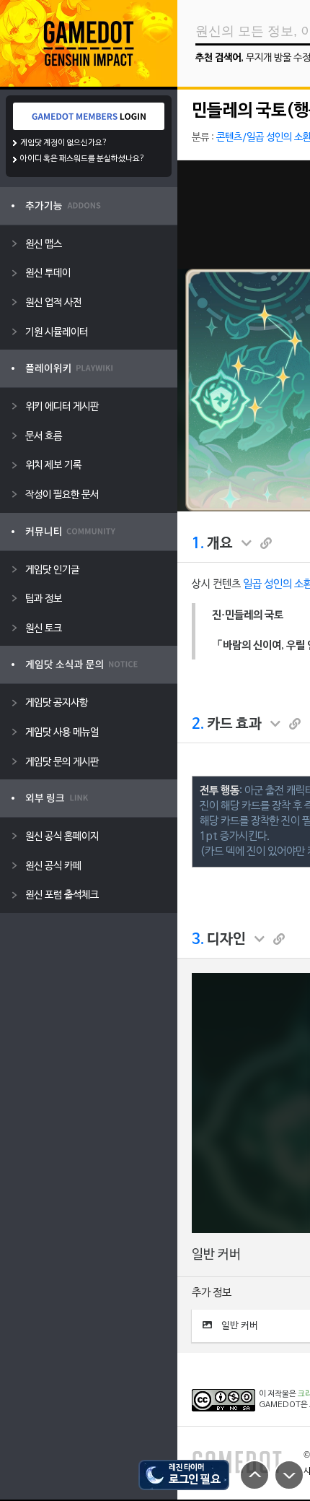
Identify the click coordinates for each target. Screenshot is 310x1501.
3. (198, 940)
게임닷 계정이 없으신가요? (63, 143)
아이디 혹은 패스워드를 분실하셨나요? (82, 159)
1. (198, 544)
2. (198, 724)
